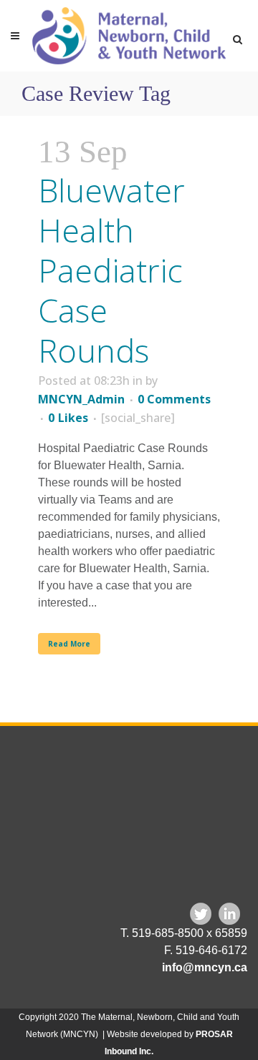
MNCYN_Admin (81, 399)
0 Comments (174, 399)
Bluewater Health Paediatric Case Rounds (111, 270)
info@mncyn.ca (204, 967)
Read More (69, 644)
